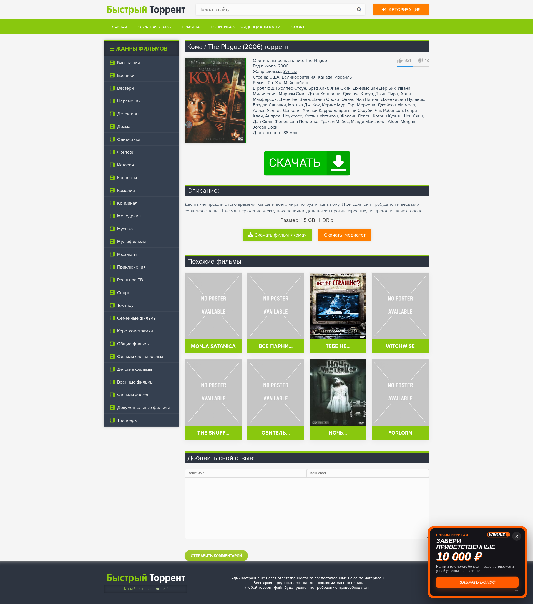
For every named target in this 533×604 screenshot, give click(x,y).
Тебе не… (338, 346)
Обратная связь (154, 27)
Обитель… (276, 433)
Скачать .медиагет (345, 235)
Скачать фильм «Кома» (280, 235)
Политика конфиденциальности (245, 27)
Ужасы (290, 71)
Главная (118, 27)
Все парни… (276, 346)
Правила (191, 27)
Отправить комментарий (216, 556)
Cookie (298, 27)
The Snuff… (213, 433)
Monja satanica (213, 346)
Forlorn (400, 433)
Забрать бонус (478, 582)
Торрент (145, 9)
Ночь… (338, 433)
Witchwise (400, 346)
